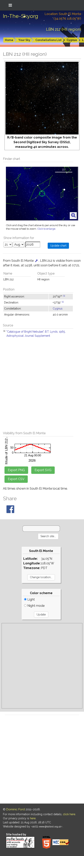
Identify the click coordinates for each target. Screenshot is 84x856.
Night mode (36, 606)
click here (69, 814)
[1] (64, 296)
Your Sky (24, 40)
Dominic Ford (15, 809)
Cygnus (72, 40)
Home (9, 40)
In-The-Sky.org (20, 16)
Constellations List (48, 40)
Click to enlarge (46, 228)
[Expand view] (73, 215)
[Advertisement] (42, 386)
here (33, 818)
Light (31, 599)
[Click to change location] (36, 260)
